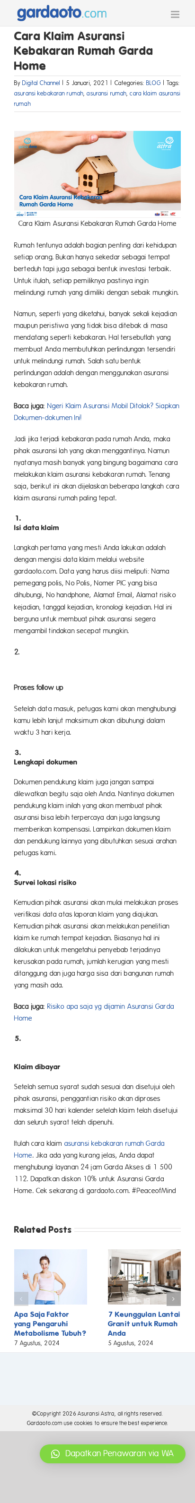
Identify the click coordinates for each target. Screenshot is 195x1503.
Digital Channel (41, 83)
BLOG (153, 83)
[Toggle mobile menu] (176, 14)
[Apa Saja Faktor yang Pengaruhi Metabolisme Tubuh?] (50, 1253)
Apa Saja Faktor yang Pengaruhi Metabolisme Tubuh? (50, 1324)
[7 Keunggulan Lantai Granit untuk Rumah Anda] (144, 1253)
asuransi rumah (106, 93)
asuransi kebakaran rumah (48, 93)
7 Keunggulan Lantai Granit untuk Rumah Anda (144, 1324)
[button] (21, 1299)
